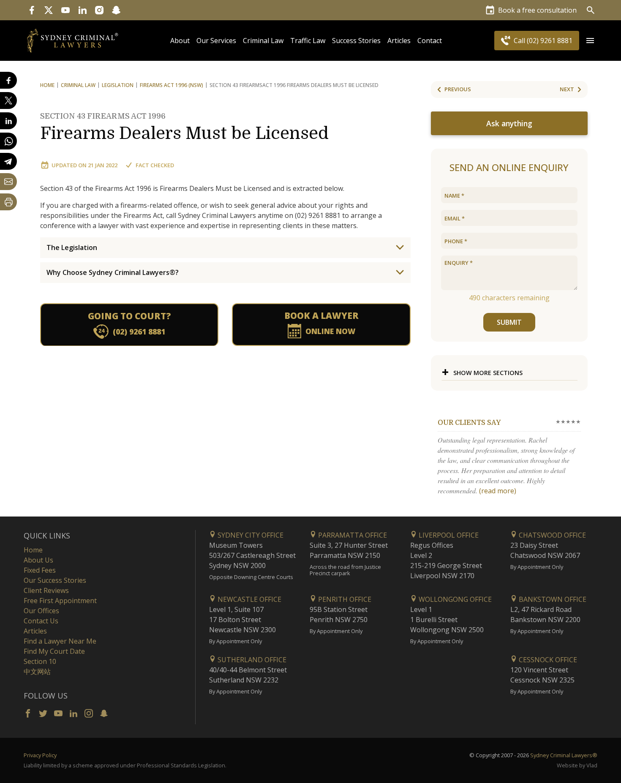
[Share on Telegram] (8, 161)
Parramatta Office (351, 535)
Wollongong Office (454, 599)
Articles (399, 40)
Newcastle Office (248, 599)
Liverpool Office (448, 535)
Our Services (216, 40)
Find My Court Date (54, 651)
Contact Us (41, 620)
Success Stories (356, 40)
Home (47, 85)
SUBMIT (509, 322)
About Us (38, 560)
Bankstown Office (551, 599)
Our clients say (469, 423)
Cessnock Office (547, 659)
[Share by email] (8, 181)
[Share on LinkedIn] (8, 120)
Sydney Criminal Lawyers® (563, 755)
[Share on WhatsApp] (8, 141)
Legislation (117, 85)
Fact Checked (155, 165)
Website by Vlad (577, 765)
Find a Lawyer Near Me (60, 641)
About (180, 40)
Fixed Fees (40, 570)
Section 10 (40, 661)
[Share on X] (8, 100)
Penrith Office (343, 599)
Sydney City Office (249, 535)
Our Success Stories (55, 580)
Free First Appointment (60, 600)
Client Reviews (46, 590)
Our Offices (41, 610)
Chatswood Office (551, 535)
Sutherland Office (251, 659)
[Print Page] (8, 201)
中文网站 (37, 671)
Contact (429, 40)
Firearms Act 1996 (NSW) (171, 85)
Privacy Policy (40, 755)
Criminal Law (263, 40)
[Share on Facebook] (8, 80)
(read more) (497, 490)
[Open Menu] (590, 40)
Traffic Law (307, 40)
